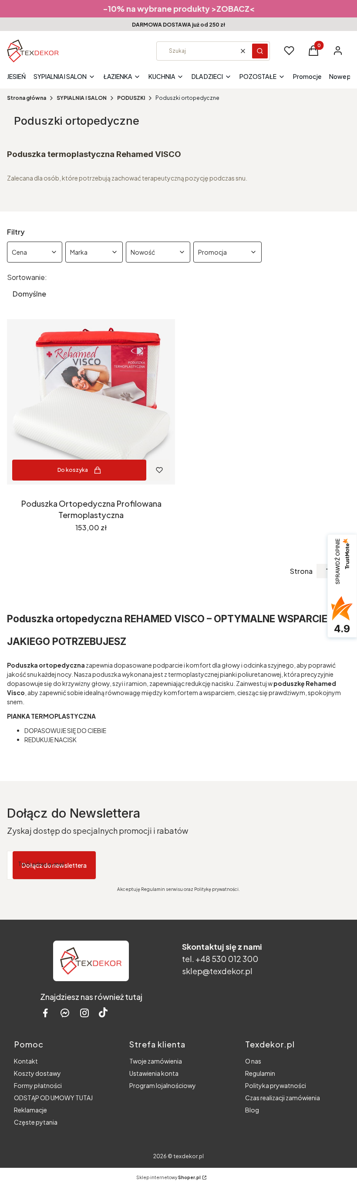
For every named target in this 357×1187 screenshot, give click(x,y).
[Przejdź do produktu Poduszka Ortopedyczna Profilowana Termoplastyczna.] (91, 401)
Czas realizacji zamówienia (282, 1098)
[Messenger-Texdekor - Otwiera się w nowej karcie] (65, 1012)
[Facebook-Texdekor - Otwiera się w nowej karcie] (45, 1012)
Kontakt (26, 1061)
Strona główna (26, 98)
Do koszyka (72, 470)
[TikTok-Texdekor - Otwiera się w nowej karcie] (103, 1012)
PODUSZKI (131, 98)
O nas (253, 1061)
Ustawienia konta (153, 1073)
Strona (301, 571)
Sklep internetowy (168, 1177)
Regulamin (260, 1073)
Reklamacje (30, 1110)
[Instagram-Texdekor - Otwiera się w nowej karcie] (84, 1012)
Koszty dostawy (37, 1073)
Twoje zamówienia (155, 1061)
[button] (260, 51)
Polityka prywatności (275, 1085)
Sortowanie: (27, 277)
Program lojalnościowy (162, 1085)
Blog (252, 1110)
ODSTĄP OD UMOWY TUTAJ (53, 1098)
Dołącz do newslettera (54, 865)
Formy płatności (38, 1085)
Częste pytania (35, 1122)
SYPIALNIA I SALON (82, 98)
